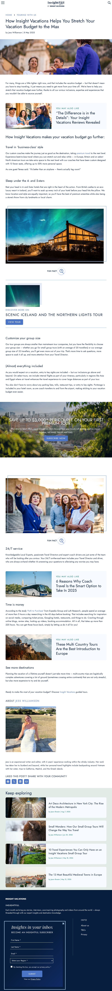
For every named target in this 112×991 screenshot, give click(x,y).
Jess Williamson (15, 32)
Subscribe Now (56, 438)
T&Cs (83, 930)
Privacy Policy (35, 979)
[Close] (63, 923)
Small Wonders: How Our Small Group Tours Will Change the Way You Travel (56, 831)
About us (85, 925)
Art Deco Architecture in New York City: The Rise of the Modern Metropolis (56, 807)
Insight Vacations (67, 692)
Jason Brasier (55, 811)
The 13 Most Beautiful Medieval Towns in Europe (56, 877)
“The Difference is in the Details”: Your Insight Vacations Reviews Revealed (78, 117)
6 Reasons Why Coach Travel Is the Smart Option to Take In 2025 (78, 585)
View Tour (14, 322)
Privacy (84, 934)
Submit (32, 973)
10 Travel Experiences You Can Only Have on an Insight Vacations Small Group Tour (56, 854)
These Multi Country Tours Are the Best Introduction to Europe (78, 649)
